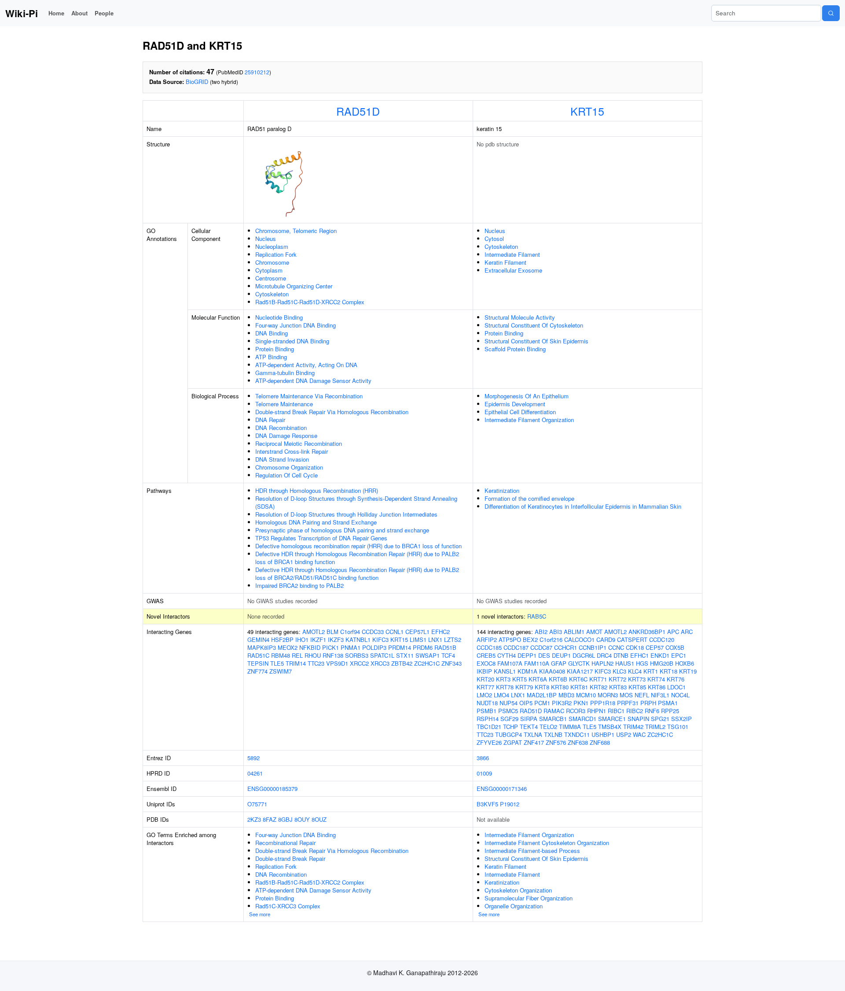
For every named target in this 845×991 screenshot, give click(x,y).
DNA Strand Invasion (282, 459)
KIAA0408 (552, 671)
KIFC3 (380, 639)
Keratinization (502, 490)
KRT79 (524, 687)
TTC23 (316, 663)
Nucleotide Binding (279, 317)
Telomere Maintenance (284, 404)
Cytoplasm (269, 270)
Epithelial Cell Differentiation (520, 412)
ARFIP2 (487, 639)
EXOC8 (486, 663)
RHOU (313, 655)
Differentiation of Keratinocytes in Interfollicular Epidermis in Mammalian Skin (583, 506)
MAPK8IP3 (261, 647)
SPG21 (660, 718)
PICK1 (330, 647)
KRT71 (598, 679)
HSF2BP (282, 639)
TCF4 (448, 655)
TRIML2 (655, 726)
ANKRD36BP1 (646, 631)
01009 (484, 773)
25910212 (257, 72)
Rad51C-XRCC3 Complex (287, 906)
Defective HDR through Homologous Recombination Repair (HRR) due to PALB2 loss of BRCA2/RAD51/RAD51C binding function (357, 573)
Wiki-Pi (21, 13)
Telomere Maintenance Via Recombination (309, 396)
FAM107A (509, 663)
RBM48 (280, 655)
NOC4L (680, 695)
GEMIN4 (258, 639)
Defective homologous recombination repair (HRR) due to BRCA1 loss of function (358, 546)
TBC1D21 (489, 726)
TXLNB (553, 734)
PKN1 (580, 703)
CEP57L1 (417, 631)
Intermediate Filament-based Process (532, 850)
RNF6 (652, 711)
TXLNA (533, 734)
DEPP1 (527, 655)
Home (56, 13)
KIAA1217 (580, 671)
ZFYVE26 (489, 742)
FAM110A (536, 663)
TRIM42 (633, 726)
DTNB (621, 655)
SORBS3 (356, 655)
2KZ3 (254, 819)
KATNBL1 (358, 639)
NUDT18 (487, 703)
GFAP (558, 663)
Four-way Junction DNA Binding (295, 325)
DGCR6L (584, 655)
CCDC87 (541, 647)
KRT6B (558, 679)
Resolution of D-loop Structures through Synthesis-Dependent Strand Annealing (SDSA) (356, 502)
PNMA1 (350, 647)
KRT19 (688, 671)
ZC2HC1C (427, 663)
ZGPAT (512, 742)
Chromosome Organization (289, 467)
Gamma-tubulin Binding (285, 372)
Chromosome (272, 262)
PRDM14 (399, 647)
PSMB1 (486, 711)
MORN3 (608, 695)
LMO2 (484, 695)
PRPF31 (628, 703)
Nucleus (265, 238)
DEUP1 (561, 655)
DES (544, 655)
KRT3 (503, 679)
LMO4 (501, 695)
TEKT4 (529, 726)
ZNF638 (578, 742)
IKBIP (484, 671)
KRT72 (617, 679)
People (104, 13)
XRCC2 (359, 663)
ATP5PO (510, 639)
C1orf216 (551, 639)
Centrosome (270, 278)
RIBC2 (634, 711)
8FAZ (269, 819)
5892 (253, 758)
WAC (639, 734)
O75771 (257, 804)
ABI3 (555, 631)
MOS (626, 695)
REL (297, 655)
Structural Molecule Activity (520, 317)
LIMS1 (418, 639)
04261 (255, 773)
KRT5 (519, 679)
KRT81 (579, 687)
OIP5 (526, 703)
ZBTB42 (401, 663)
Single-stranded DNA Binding (292, 341)
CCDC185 (489, 647)
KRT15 (587, 111)
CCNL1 (395, 631)
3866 (483, 758)
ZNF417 (534, 742)
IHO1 (302, 639)
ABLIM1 (574, 631)
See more (259, 914)
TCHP (510, 726)
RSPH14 (488, 718)
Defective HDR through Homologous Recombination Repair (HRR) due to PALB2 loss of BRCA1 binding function (357, 558)
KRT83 (618, 687)
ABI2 (541, 631)
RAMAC (554, 711)
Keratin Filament (505, 262)
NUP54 (509, 703)
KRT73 (637, 679)
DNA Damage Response (286, 435)
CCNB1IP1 (592, 647)
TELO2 (548, 726)
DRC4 (604, 655)
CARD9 (605, 639)
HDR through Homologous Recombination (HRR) (316, 490)
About (79, 13)
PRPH (648, 703)
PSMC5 (508, 711)
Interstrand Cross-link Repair (291, 451)
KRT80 (560, 687)
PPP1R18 (602, 703)
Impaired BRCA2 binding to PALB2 (299, 585)
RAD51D (358, 111)
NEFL (642, 695)
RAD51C (258, 655)
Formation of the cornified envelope (529, 498)
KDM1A (527, 671)
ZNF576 (556, 742)
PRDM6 (423, 647)
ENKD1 (659, 655)
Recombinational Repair (285, 842)
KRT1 (650, 671)
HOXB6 (684, 663)
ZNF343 (451, 663)
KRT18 (668, 671)
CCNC (616, 647)
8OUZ (319, 819)
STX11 (405, 655)
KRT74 (656, 679)
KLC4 (635, 671)
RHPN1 (596, 711)
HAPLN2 (603, 663)
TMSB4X (609, 726)
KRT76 (675, 679)
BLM (332, 631)
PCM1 (542, 703)
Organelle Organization (514, 906)
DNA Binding (271, 333)
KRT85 (637, 687)
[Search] (831, 13)
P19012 (509, 804)
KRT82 (598, 687)
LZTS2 (452, 639)
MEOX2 (288, 647)
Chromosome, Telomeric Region (296, 230)
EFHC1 (639, 655)
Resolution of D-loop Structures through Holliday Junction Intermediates (346, 514)
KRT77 (485, 687)
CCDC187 (516, 647)
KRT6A (538, 679)
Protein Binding (274, 349)
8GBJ (285, 819)
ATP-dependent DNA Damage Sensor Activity (313, 380)
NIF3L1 (660, 695)
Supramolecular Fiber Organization (529, 898)
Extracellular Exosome (513, 270)
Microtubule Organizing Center (293, 286)
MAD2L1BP (542, 695)
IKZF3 (336, 639)
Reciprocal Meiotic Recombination (298, 443)
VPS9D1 (337, 663)
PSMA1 (668, 703)
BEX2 (530, 639)
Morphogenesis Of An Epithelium (527, 396)
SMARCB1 (553, 718)
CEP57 (655, 647)
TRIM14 (296, 663)
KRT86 (656, 687)
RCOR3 (575, 711)
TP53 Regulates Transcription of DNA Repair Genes (321, 538)
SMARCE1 (612, 718)
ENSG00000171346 (502, 788)
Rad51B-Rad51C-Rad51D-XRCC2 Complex (309, 302)
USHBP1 (603, 734)
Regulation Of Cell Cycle (286, 475)
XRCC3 (380, 663)
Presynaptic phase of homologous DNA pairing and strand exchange (342, 530)
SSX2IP (681, 718)
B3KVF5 (487, 804)
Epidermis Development (515, 404)
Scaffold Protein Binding (515, 349)
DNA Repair (270, 419)
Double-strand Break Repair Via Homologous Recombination (331, 412)
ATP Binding (271, 357)
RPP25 (670, 711)
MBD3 (566, 695)
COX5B (674, 647)
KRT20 (485, 679)
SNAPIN (638, 718)
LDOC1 (676, 687)
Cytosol (494, 238)
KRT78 (505, 687)
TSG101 (677, 726)
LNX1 (435, 639)
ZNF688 (600, 742)
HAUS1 (624, 663)
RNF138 (333, 655)
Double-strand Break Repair (290, 858)
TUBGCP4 (508, 734)
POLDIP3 (374, 647)
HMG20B (661, 663)
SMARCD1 (582, 718)
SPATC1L (382, 655)
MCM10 (586, 695)
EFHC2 (440, 631)
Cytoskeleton (272, 294)
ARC (687, 631)
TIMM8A (570, 726)
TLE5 (277, 663)
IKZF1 (318, 639)
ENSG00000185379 (272, 788)
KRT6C (578, 679)
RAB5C (536, 616)
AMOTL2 (313, 631)
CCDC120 (661, 639)
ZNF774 (257, 671)
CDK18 (635, 647)
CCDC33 (373, 631)
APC (673, 631)
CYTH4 (506, 655)
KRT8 (542, 687)
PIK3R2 (562, 703)
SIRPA (528, 718)
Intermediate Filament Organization (529, 419)
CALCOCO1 (579, 639)
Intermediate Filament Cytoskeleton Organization (547, 842)
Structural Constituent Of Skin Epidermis (536, 341)
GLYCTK (579, 663)
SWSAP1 (427, 655)
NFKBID (309, 647)
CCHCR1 (565, 647)
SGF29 (509, 718)
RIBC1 (616, 711)
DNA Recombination (281, 427)
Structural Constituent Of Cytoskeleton (534, 325)
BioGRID (197, 81)
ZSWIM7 (280, 671)
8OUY (302, 819)
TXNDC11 (577, 734)
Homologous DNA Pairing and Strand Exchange (316, 522)
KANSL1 (505, 671)
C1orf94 (350, 631)
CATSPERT (632, 639)
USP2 (623, 734)
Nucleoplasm (271, 246)
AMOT (594, 631)
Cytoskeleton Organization (518, 890)
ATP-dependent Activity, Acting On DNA (306, 365)
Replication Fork (276, 254)
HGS (642, 663)
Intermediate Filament (512, 254)
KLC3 (619, 671)
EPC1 (678, 655)
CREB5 (486, 655)
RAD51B (445, 647)
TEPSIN (257, 663)
